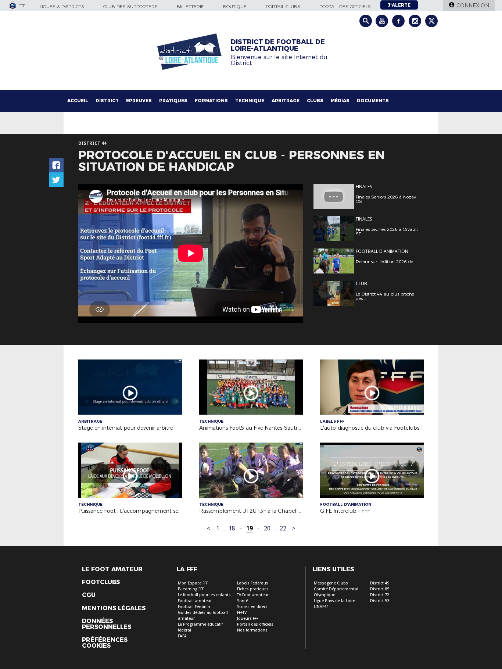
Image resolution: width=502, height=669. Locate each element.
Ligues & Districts (62, 6)
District (107, 100)
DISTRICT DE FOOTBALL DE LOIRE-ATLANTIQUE (278, 45)
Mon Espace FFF (193, 583)
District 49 (379, 583)
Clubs (315, 100)
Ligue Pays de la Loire (334, 600)
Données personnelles (106, 624)
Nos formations (252, 630)
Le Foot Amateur (112, 569)
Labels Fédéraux (252, 583)
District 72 (379, 595)
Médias (340, 100)
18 (232, 528)
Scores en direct (252, 606)
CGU (89, 595)
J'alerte (399, 5)
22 (283, 528)
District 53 (379, 600)
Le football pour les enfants (204, 595)
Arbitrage (286, 100)
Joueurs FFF (247, 618)
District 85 (379, 589)
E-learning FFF (191, 589)
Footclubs (101, 582)
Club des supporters (130, 6)
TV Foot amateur (253, 595)
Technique (249, 100)
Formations (211, 100)
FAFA (182, 636)
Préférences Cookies (105, 643)
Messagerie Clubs (331, 583)
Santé (242, 600)
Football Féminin (194, 606)
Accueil (77, 100)
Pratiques (173, 100)
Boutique (235, 6)
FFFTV (242, 612)
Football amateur (195, 600)
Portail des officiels (345, 6)
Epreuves (139, 100)
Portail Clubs (283, 6)
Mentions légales (114, 608)
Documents (373, 100)
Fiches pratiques (253, 589)
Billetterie (190, 6)
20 (267, 528)
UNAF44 (321, 606)
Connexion (472, 5)
